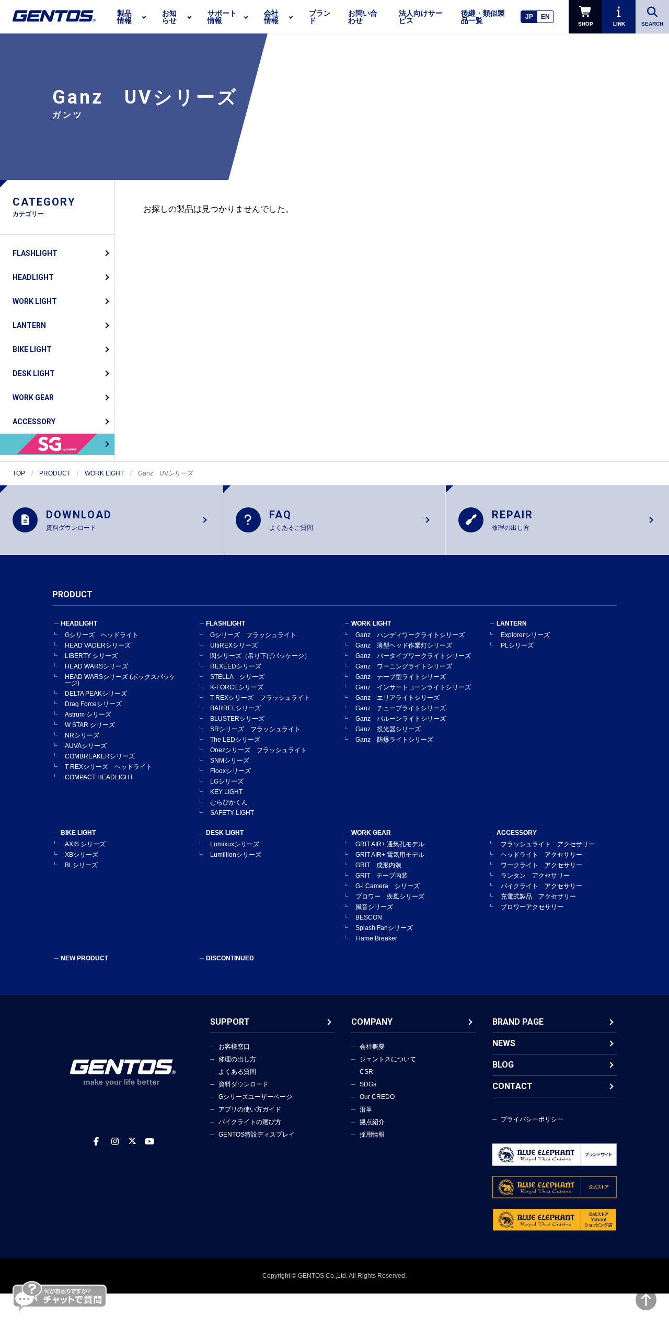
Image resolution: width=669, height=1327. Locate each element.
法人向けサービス (421, 17)
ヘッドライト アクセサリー (541, 854)
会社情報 (271, 17)
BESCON (368, 917)
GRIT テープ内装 (381, 875)
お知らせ (169, 17)
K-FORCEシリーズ (236, 687)
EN (545, 16)
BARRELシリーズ (235, 708)
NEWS (503, 1043)
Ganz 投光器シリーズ (388, 729)
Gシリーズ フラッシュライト (253, 635)
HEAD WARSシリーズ (96, 666)
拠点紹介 (372, 1122)
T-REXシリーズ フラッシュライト (260, 697)
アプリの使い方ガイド (249, 1109)
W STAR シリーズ (90, 725)
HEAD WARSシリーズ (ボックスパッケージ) (120, 680)
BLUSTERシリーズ (237, 718)
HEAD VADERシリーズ (98, 645)
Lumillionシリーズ (235, 854)
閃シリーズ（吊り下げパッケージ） (260, 656)
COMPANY (372, 1022)
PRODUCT (55, 473)
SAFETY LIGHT (232, 812)
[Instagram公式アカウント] (115, 1141)
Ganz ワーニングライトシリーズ (403, 666)
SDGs (368, 1084)
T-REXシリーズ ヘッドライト (108, 766)
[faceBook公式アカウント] (96, 1141)
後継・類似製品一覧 (483, 17)
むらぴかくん (229, 802)
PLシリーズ (517, 645)
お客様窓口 (234, 1046)
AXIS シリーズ (85, 844)
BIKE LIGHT (32, 349)
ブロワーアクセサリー (532, 907)
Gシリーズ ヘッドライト (102, 635)
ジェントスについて (388, 1059)
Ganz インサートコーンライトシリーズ (413, 687)
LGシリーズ (227, 781)
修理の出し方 (237, 1059)
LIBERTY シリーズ (91, 656)
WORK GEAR (33, 397)
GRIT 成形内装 (378, 865)
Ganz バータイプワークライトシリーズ (413, 656)
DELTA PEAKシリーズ (96, 693)
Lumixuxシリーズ (234, 844)
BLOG (503, 1065)
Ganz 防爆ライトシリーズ (394, 739)
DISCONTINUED (230, 958)
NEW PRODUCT (84, 958)
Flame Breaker (376, 938)
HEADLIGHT (33, 277)
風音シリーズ (374, 907)
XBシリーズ (81, 854)
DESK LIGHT (34, 373)
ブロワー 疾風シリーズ (389, 896)
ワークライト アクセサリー (541, 865)
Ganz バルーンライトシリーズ (400, 718)
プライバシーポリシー (532, 1119)
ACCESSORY (34, 421)
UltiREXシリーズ (234, 645)
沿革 (366, 1109)
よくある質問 (237, 1071)
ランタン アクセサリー (535, 875)
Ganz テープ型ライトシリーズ (400, 676)
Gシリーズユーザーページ (255, 1097)
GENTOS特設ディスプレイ (256, 1134)
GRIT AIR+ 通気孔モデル (389, 844)
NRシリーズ (82, 735)
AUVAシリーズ (86, 746)
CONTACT (512, 1086)
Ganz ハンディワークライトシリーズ (410, 635)
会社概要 (372, 1046)
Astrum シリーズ (88, 714)
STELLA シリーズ (237, 676)
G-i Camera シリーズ (387, 886)
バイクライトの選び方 (249, 1122)
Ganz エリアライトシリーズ (397, 697)
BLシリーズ (81, 865)
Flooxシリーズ (230, 771)
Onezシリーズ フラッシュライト (258, 750)
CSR (366, 1071)
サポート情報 (222, 17)
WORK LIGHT (35, 301)
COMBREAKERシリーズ (100, 756)
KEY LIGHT (226, 792)
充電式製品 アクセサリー (538, 896)
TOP (19, 473)
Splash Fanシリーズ (384, 928)
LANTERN (29, 325)
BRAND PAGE (518, 1022)
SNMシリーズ (229, 760)
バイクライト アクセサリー (541, 886)
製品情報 (124, 17)
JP (529, 16)
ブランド (320, 17)
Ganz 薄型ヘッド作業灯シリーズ (403, 645)
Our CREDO (377, 1097)
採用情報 (372, 1134)
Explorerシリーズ (525, 635)
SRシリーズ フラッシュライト (255, 729)
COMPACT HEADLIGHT (99, 777)
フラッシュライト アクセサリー (548, 844)
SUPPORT (230, 1022)
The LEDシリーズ (235, 739)
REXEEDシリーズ (235, 666)
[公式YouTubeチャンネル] (149, 1141)
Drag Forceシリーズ (93, 704)
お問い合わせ (362, 17)
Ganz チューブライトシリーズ (400, 708)
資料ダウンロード (243, 1084)
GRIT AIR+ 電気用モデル (389, 854)
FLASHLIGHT (35, 253)
